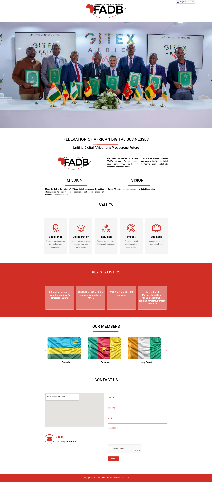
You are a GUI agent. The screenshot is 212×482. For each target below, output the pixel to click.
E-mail (59, 436)
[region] (106, 75)
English (182, 2)
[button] (3, 75)
